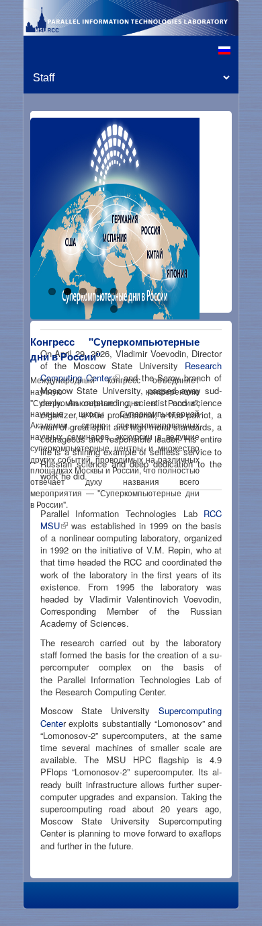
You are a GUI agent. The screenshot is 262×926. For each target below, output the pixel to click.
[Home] (131, 18)
